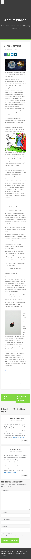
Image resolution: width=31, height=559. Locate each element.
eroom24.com (14, 449)
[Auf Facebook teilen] (5, 54)
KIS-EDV (21, 553)
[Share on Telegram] (12, 54)
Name (4, 512)
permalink (6, 386)
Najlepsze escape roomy (10, 472)
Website (4, 526)
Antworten (24, 440)
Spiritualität (14, 384)
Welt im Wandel (15, 19)
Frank (15, 49)
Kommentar (6, 490)
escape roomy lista (16, 418)
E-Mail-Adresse (6, 519)
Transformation (21, 384)
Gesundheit (8, 384)
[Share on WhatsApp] (8, 54)
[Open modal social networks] (15, 54)
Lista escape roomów (18, 437)
